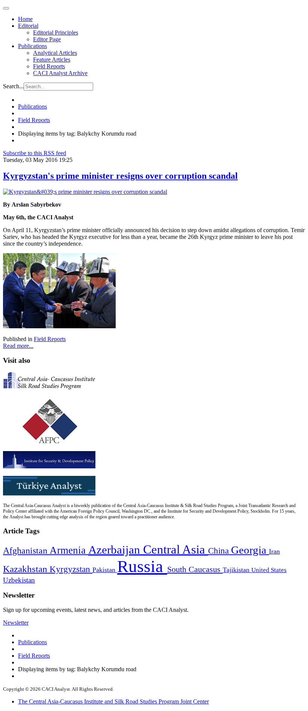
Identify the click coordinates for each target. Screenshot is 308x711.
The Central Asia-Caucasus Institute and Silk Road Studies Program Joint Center (113, 701)
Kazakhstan (26, 569)
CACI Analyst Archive (60, 73)
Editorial (28, 26)
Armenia (69, 550)
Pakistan (104, 570)
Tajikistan (237, 570)
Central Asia (175, 549)
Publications (32, 46)
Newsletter (16, 622)
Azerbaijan (115, 549)
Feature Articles (51, 59)
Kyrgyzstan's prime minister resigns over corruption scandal (120, 176)
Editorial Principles (55, 32)
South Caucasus (195, 569)
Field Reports (49, 66)
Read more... (18, 346)
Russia (142, 566)
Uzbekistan (19, 580)
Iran (274, 551)
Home (25, 19)
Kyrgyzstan (71, 569)
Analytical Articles (55, 53)
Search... (13, 86)
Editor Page (47, 39)
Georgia (250, 550)
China (219, 551)
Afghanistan (26, 551)
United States (269, 570)
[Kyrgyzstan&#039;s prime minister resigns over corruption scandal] (85, 192)
